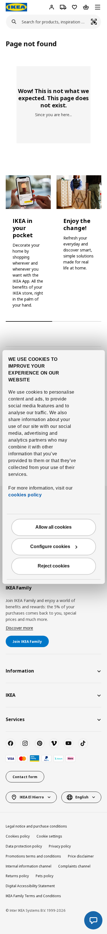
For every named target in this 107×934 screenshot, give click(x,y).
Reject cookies (54, 566)
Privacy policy (60, 846)
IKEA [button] (10, 695)
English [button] (81, 797)
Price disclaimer (81, 856)
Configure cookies (50, 546)
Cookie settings (49, 836)
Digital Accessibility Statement (30, 885)
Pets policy (44, 875)
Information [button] (20, 671)
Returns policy (17, 875)
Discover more (19, 628)
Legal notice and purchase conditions (36, 826)
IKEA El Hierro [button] (32, 797)
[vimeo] (54, 743)
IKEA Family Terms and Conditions (33, 895)
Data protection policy (24, 846)
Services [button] (15, 719)
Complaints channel (74, 866)
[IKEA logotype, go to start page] (16, 7)
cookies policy (25, 495)
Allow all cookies (53, 527)
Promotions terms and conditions (33, 856)
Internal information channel (28, 866)
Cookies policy (18, 836)
